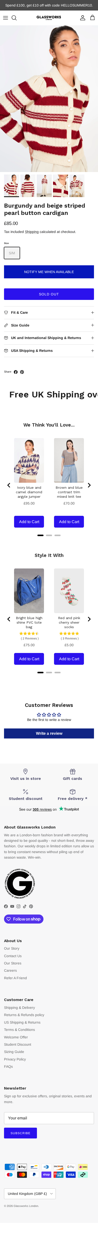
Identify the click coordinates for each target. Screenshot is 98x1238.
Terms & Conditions (19, 1030)
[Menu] (5, 17)
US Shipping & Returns (22, 1022)
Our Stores (12, 963)
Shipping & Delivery (19, 1008)
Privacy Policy (15, 1059)
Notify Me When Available (49, 272)
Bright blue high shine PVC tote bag (29, 622)
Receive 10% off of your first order (49, 6)
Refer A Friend (15, 978)
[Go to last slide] (9, 485)
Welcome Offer (16, 1037)
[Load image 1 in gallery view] (49, 98)
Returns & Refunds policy (24, 1015)
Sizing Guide (14, 1052)
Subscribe (20, 1133)
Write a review (49, 733)
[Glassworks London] (49, 18)
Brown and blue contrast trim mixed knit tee (69, 492)
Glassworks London (26, 1205)
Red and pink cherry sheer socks (69, 622)
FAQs (8, 1066)
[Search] (16, 17)
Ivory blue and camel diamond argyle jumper (29, 492)
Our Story (11, 948)
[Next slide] (89, 485)
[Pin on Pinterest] (22, 372)
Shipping (32, 232)
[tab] (40, 535)
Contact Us (13, 956)
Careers (10, 970)
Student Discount (17, 1044)
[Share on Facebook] (16, 372)
